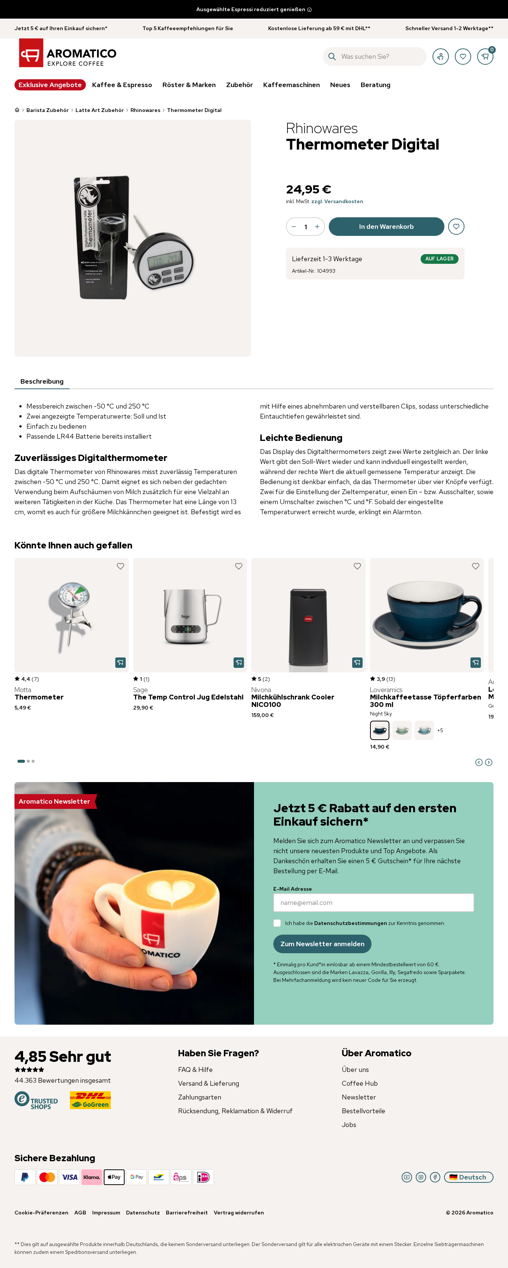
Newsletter (359, 1097)
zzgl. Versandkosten (337, 201)
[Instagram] (421, 1177)
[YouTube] (407, 1177)
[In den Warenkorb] (120, 662)
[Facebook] (435, 1177)
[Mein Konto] (441, 56)
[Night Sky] (379, 730)
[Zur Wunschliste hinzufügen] (120, 566)
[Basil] (402, 730)
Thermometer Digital (194, 110)
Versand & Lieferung (208, 1083)
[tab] (42, 381)
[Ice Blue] (424, 730)
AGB (80, 1212)
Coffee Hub (360, 1083)
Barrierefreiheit (187, 1212)
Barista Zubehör (47, 110)
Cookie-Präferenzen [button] (41, 1212)
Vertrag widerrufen (239, 1212)
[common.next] (488, 762)
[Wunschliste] (463, 56)
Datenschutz (143, 1212)
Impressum (106, 1212)
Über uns (355, 1069)
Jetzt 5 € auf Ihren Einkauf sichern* (61, 28)
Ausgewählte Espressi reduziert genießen (250, 9)
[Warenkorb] (485, 56)
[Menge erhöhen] (317, 226)
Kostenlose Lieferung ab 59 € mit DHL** (319, 28)
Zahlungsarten (199, 1097)
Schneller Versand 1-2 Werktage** (449, 28)
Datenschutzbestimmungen (350, 923)
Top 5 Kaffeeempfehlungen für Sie (187, 28)
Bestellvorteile (363, 1111)
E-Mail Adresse (292, 889)
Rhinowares (145, 110)
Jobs (349, 1124)
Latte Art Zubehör (99, 110)
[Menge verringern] (294, 226)
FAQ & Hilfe (195, 1069)
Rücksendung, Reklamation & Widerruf (235, 1111)
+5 (440, 730)
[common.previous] (479, 762)
